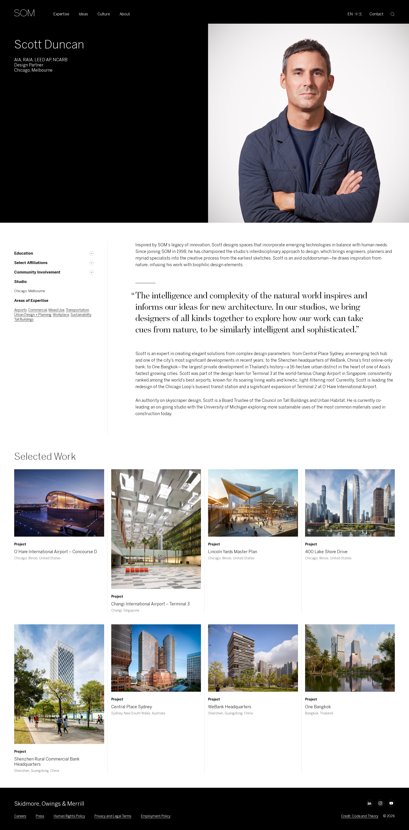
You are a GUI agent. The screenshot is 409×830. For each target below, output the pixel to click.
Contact (376, 14)
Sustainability (81, 315)
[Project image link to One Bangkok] (350, 658)
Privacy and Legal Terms (112, 816)
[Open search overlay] (393, 14)
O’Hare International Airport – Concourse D (55, 551)
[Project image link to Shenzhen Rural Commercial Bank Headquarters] (59, 684)
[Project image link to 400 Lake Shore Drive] (350, 503)
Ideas (83, 14)
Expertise (61, 14)
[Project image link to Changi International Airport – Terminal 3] (156, 529)
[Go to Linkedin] (369, 803)
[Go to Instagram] (380, 803)
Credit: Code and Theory (359, 816)
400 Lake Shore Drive (326, 551)
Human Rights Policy (69, 816)
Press (40, 816)
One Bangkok (318, 706)
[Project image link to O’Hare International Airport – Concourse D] (59, 503)
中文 (358, 14)
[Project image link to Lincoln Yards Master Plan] (253, 503)
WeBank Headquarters (229, 706)
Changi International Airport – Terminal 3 (150, 604)
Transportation (77, 310)
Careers (20, 816)
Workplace (61, 315)
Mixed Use (56, 310)
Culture (104, 14)
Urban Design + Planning (32, 315)
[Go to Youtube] (391, 803)
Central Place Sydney (131, 706)
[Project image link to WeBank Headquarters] (253, 658)
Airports (20, 310)
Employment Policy (155, 816)
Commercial (37, 310)
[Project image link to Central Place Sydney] (156, 658)
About (125, 14)
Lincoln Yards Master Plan (232, 551)
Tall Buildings (24, 319)
